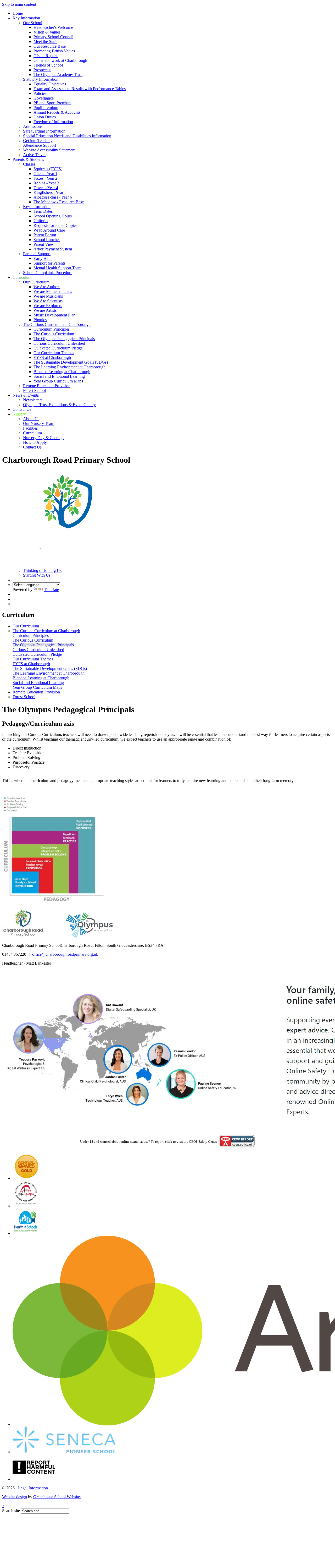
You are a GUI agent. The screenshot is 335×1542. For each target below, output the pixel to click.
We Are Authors (47, 287)
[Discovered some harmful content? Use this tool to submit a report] (34, 1479)
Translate (51, 589)
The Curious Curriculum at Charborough (57, 324)
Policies (40, 93)
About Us (31, 419)
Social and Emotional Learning (59, 376)
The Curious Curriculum (54, 334)
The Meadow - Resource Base (59, 202)
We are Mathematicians (53, 291)
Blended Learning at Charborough (62, 371)
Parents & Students (28, 159)
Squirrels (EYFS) (48, 169)
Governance (44, 98)
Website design (14, 1497)
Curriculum (22, 277)
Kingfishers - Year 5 (50, 192)
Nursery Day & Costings (43, 437)
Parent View (44, 244)
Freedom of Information (53, 121)
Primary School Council (53, 37)
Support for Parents (49, 263)
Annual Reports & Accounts (57, 112)
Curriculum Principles (52, 329)
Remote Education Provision (46, 386)
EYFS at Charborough (52, 357)
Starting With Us (37, 575)
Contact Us (22, 409)
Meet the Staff (45, 41)
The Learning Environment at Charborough (69, 367)
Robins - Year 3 (46, 183)
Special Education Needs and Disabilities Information (67, 136)
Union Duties (45, 117)
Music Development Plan (54, 315)
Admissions (32, 126)
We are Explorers (48, 305)
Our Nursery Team (38, 423)
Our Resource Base (50, 46)
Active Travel (34, 154)
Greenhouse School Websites (57, 1497)
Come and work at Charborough (60, 60)
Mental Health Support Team (57, 268)
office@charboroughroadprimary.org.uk (65, 954)
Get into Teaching (38, 140)
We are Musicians (48, 296)
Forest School (34, 390)
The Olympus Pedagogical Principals (64, 338)
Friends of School (48, 65)
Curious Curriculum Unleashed (59, 343)
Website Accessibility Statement (49, 150)
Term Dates (43, 211)
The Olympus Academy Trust (58, 74)
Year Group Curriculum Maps (58, 381)
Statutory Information (40, 79)
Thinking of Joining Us (42, 570)
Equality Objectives (50, 84)
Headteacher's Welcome (53, 27)
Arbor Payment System (53, 249)
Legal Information (33, 1488)
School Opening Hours (53, 216)
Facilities (30, 428)
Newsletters (32, 400)
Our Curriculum (36, 282)
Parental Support (37, 253)
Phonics (40, 320)
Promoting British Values (54, 51)
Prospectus (42, 70)
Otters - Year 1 (45, 173)
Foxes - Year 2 (45, 178)
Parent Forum (45, 235)
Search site (11, 1510)
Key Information (26, 18)
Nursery (19, 414)
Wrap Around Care (49, 230)
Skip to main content (19, 4)
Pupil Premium (46, 107)
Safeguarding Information (44, 131)
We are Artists (45, 310)
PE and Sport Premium (52, 103)
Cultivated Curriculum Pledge (58, 348)
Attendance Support (39, 145)
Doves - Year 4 (46, 187)
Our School (32, 22)
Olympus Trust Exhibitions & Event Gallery (59, 404)
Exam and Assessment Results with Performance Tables (80, 88)
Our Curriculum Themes (54, 353)
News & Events (26, 395)
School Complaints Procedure (47, 272)
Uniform (41, 220)
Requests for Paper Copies (55, 225)
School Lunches (47, 239)
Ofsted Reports (46, 55)
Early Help (43, 258)
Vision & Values (47, 32)
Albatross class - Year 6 (53, 197)
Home (18, 13)
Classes (29, 164)
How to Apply (35, 442)
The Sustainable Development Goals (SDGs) (71, 362)
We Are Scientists (48, 301)
